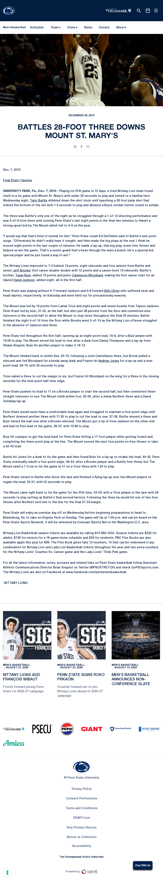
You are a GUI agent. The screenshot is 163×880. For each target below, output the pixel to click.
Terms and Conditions (81, 808)
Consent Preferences (81, 798)
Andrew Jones (108, 361)
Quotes (26, 180)
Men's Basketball (16, 665)
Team (54, 27)
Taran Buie (23, 275)
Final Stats (11, 180)
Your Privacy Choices (81, 827)
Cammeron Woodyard (87, 275)
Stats (71, 27)
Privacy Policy (81, 789)
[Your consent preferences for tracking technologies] (7, 873)
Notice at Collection (81, 837)
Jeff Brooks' (22, 270)
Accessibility (81, 846)
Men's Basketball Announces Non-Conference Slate (131, 679)
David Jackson (24, 280)
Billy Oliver (112, 291)
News (88, 27)
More (120, 27)
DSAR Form (81, 818)
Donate (104, 28)
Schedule (37, 27)
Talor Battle (38, 200)
